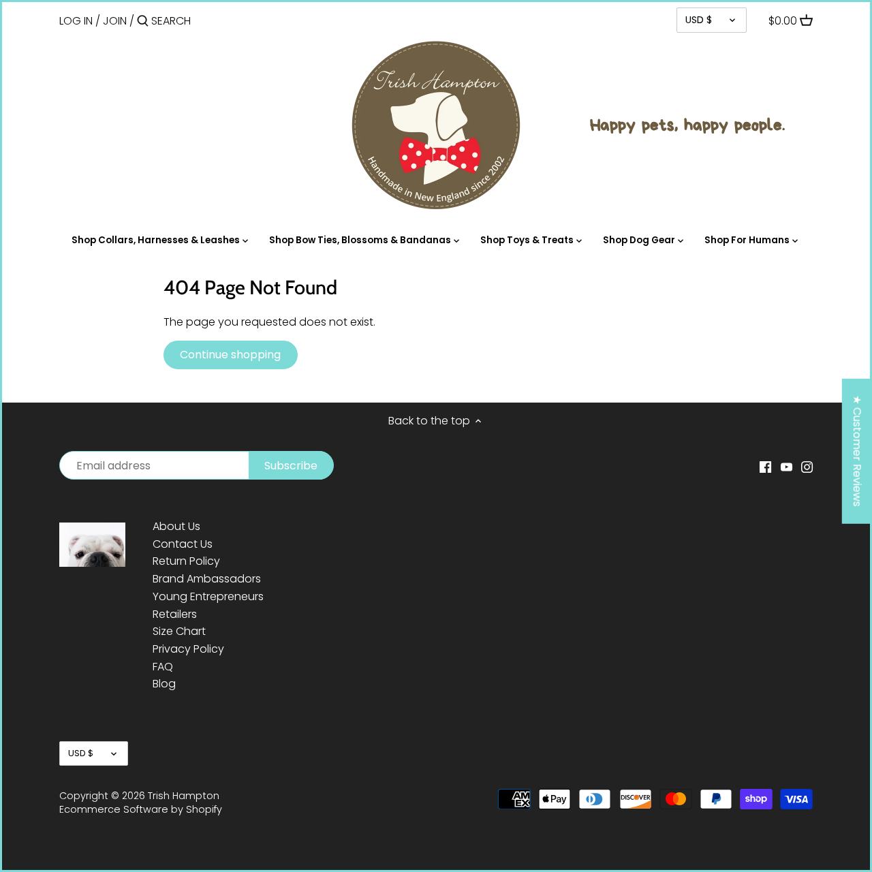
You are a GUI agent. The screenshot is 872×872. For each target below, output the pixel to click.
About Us (176, 526)
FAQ (163, 666)
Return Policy (186, 561)
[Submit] (143, 22)
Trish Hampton (183, 796)
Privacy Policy (188, 649)
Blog (164, 683)
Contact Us (183, 544)
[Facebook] (765, 466)
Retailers (175, 614)
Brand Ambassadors (207, 579)
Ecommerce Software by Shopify (140, 809)
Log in (76, 21)
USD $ (698, 20)
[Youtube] (786, 466)
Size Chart (179, 631)
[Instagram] (807, 466)
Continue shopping (230, 354)
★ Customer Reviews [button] (857, 451)
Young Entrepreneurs (208, 596)
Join (115, 21)
